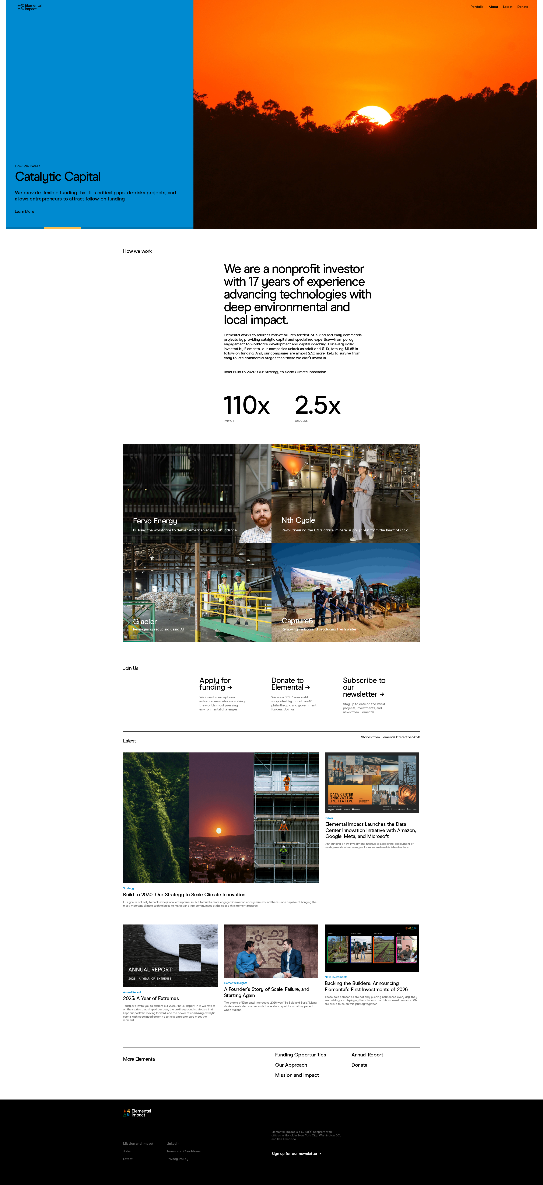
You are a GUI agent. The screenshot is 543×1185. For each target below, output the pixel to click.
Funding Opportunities (300, 1055)
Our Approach (291, 1065)
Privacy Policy (177, 1159)
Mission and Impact (297, 1075)
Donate (522, 6)
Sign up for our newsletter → (296, 1154)
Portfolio (477, 6)
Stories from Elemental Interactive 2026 (390, 737)
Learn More (24, 212)
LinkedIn (173, 1143)
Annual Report (367, 1055)
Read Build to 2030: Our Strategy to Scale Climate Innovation (275, 372)
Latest (507, 6)
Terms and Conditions (184, 1151)
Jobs (127, 1151)
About (493, 6)
